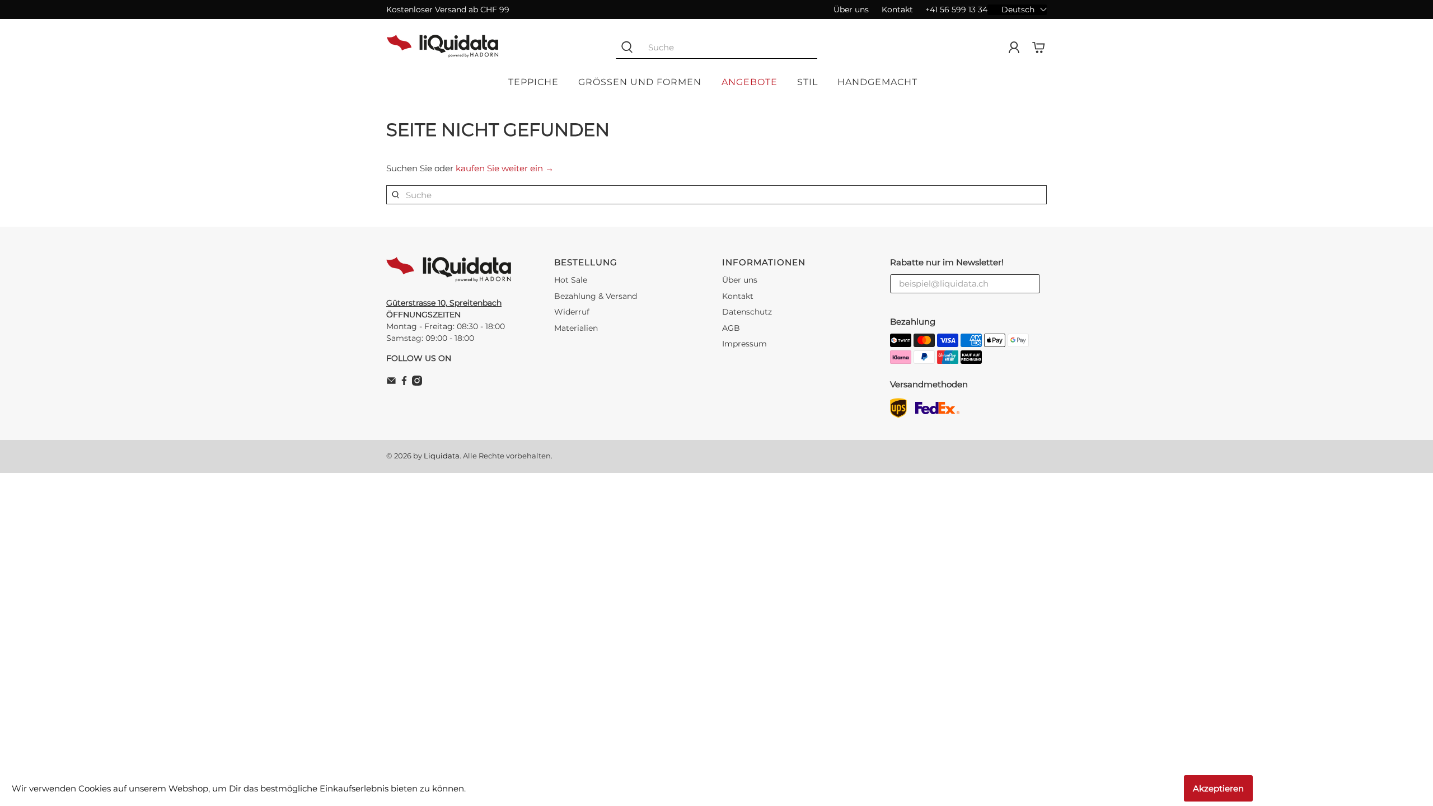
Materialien (576, 328)
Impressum (744, 344)
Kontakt (897, 9)
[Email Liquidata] (391, 383)
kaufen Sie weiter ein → (505, 168)
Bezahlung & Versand (595, 296)
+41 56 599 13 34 (956, 9)
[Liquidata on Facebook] (404, 383)
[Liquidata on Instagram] (417, 383)
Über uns (851, 9)
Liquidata (442, 456)
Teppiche (533, 82)
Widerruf (571, 312)
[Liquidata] (443, 47)
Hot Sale (570, 280)
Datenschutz (747, 312)
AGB (731, 328)
